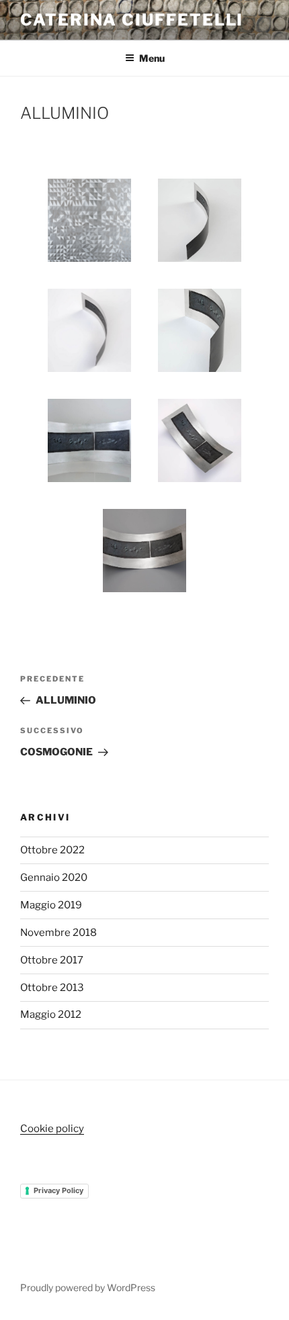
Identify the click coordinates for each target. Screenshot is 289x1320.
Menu (152, 58)
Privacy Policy (58, 1190)
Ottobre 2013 (52, 988)
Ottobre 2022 (52, 850)
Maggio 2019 (51, 905)
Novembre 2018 (58, 933)
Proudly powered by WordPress (87, 1287)
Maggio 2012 (50, 1014)
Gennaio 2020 (53, 877)
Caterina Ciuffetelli (131, 20)
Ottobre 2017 (51, 960)
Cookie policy (52, 1129)
